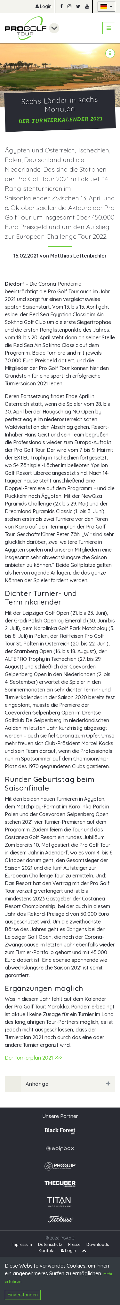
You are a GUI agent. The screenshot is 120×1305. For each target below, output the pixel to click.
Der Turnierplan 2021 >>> (33, 1057)
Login (45, 6)
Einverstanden (23, 1295)
